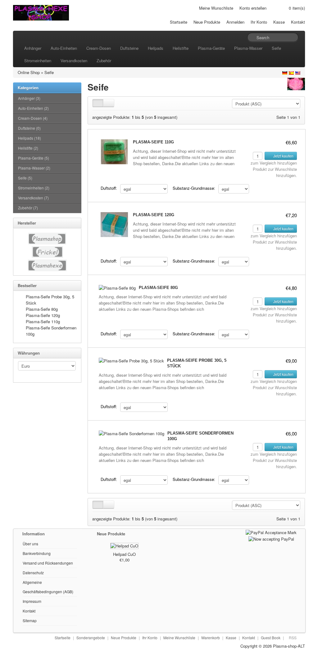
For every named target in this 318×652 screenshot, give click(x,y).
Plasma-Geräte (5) (33, 158)
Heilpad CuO (124, 554)
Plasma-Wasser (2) (34, 167)
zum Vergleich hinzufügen (274, 163)
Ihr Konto (259, 22)
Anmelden (235, 22)
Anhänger (32, 48)
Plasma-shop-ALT (289, 646)
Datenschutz (33, 572)
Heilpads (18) (29, 138)
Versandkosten (74, 60)
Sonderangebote (90, 637)
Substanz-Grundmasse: (194, 188)
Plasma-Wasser (248, 48)
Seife (276, 48)
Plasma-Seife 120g (43, 315)
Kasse (279, 22)
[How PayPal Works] (271, 532)
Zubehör (104, 60)
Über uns (30, 543)
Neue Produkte (206, 22)
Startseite (178, 22)
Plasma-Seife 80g (42, 309)
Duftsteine (129, 48)
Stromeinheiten (37, 60)
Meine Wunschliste (216, 8)
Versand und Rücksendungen (48, 563)
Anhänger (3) (29, 98)
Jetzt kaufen (282, 155)
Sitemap (30, 620)
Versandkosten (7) (33, 197)
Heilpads (155, 48)
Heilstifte (181, 48)
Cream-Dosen (98, 48)
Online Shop (29, 72)
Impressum (32, 601)
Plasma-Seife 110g (43, 321)
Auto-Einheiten (64, 48)
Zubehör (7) (28, 207)
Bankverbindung (37, 553)
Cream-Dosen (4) (33, 118)
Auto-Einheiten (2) (33, 108)
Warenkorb (210, 637)
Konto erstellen (252, 8)
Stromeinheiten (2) (33, 187)
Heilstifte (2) (28, 148)
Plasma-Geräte (211, 48)
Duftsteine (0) (29, 128)
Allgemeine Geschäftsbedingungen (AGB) (48, 587)
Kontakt (298, 22)
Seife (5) (25, 177)
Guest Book (270, 637)
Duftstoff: (109, 188)
